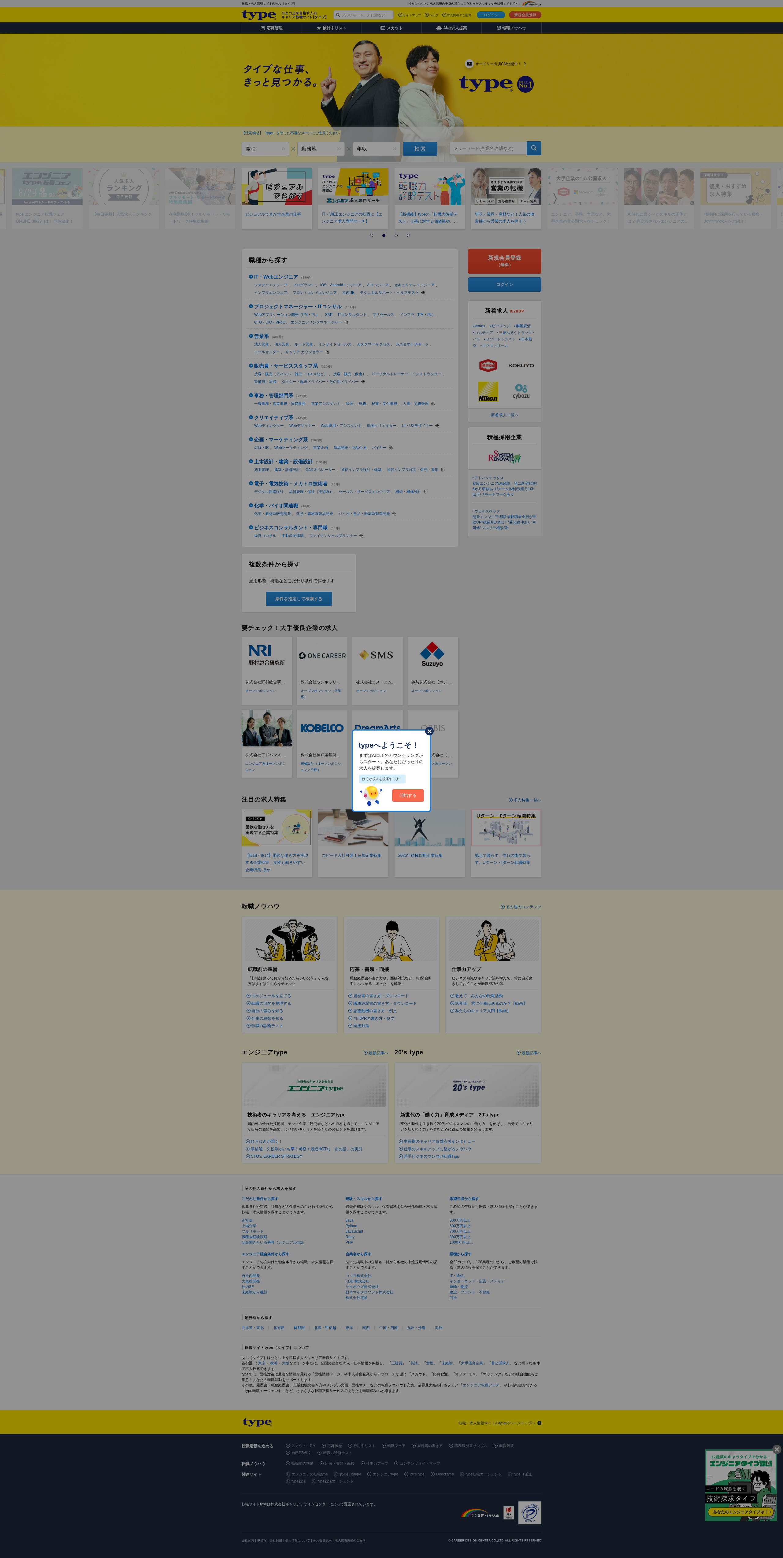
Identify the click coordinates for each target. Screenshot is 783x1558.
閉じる (429, 731)
